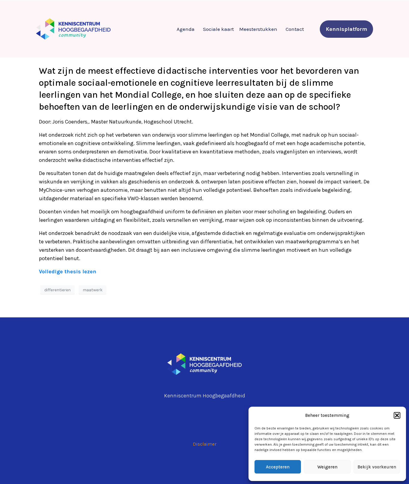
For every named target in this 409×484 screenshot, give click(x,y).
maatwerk (92, 289)
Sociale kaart (218, 29)
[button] (397, 415)
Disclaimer (204, 444)
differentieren (57, 289)
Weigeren (327, 467)
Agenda (186, 29)
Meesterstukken (258, 29)
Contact (295, 29)
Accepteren (278, 467)
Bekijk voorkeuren (377, 467)
